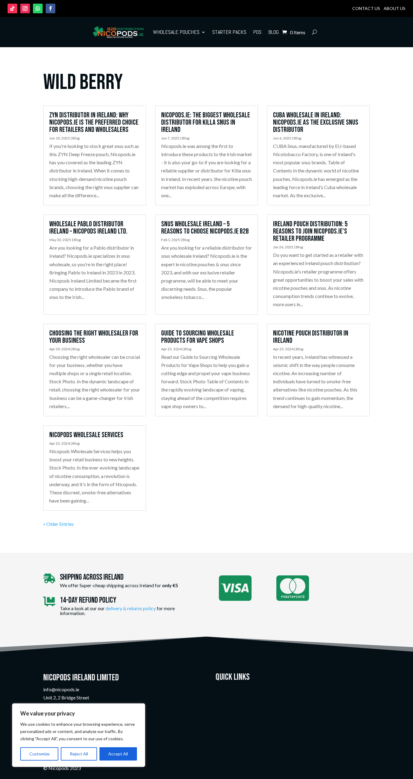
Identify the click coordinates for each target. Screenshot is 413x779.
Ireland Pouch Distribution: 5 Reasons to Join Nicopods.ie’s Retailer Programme (310, 231)
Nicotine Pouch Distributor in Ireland (310, 337)
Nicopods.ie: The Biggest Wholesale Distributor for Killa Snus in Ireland (205, 122)
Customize (39, 753)
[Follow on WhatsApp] (38, 8)
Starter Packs (229, 31)
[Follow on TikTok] (12, 8)
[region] (78, 735)
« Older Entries (58, 524)
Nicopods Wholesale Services (86, 434)
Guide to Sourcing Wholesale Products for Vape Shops (197, 337)
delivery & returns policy (131, 608)
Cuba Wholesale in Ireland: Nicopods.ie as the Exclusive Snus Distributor (315, 122)
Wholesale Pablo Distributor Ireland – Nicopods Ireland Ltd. (88, 228)
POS (257, 31)
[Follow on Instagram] (25, 8)
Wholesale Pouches (176, 31)
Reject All (79, 753)
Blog (273, 31)
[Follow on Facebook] (50, 8)
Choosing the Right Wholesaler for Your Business (93, 337)
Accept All (118, 753)
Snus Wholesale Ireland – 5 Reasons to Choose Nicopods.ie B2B (205, 228)
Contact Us (366, 8)
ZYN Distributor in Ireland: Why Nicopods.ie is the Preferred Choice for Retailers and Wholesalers (93, 122)
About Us (394, 8)
